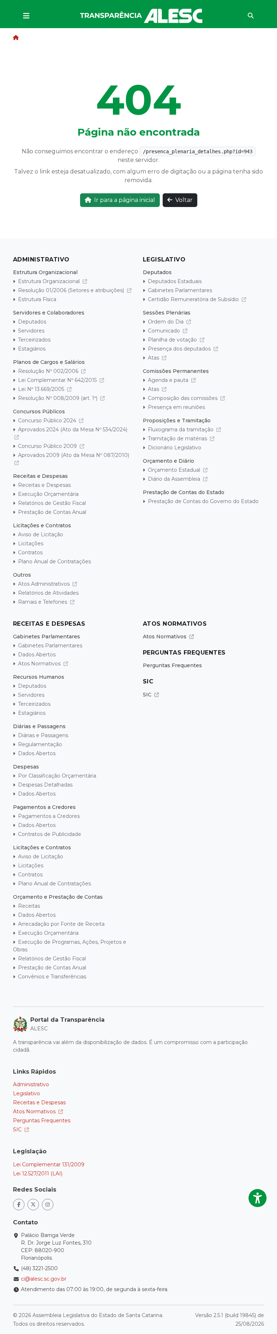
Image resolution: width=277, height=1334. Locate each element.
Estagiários (31, 348)
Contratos (30, 552)
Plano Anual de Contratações (54, 561)
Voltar (184, 200)
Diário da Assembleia (175, 479)
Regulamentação (40, 744)
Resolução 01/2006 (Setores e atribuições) (72, 290)
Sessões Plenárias (166, 312)
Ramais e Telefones (43, 602)
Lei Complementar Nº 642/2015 (58, 380)
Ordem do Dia (166, 321)
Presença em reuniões (176, 407)
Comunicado (164, 330)
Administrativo (31, 1084)
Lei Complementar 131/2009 (48, 1164)
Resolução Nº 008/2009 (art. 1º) (58, 398)
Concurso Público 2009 (48, 446)
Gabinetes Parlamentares (180, 290)
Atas (154, 358)
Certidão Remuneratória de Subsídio (194, 299)
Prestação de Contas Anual (52, 512)
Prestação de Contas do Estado (183, 492)
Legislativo (26, 1093)
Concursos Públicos (39, 411)
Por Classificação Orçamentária (57, 775)
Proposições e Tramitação (177, 420)
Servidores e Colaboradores (48, 312)
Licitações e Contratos (42, 525)
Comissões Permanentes (176, 371)
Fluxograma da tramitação (181, 429)
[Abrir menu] (26, 15)
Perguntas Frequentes (172, 665)
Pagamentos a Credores (44, 807)
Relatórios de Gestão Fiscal (52, 503)
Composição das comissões (183, 398)
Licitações (30, 543)
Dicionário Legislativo (174, 447)
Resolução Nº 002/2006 (49, 371)
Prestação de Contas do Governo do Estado (203, 501)
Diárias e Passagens (39, 726)
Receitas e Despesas (40, 476)
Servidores (31, 330)
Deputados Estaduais (175, 281)
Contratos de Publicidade (49, 834)
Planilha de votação (173, 339)
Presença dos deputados (180, 348)
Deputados (32, 321)
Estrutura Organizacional (45, 272)
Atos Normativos (40, 663)
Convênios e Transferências (52, 976)
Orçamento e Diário (168, 461)
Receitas (29, 906)
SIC (148, 694)
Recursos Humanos (38, 677)
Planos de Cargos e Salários (49, 362)
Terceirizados (34, 339)
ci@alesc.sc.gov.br (43, 1279)
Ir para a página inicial (124, 200)
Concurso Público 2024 (48, 420)
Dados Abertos (37, 654)
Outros (22, 575)
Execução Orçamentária (48, 494)
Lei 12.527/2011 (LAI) (37, 1173)
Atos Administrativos (44, 584)
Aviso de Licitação (40, 534)
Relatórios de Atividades (48, 593)
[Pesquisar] (250, 16)
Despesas (26, 766)
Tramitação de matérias (178, 438)
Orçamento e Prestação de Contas (58, 897)
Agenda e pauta (169, 380)
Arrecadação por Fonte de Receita (61, 924)
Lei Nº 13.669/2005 (42, 389)
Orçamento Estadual (175, 470)
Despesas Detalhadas (45, 785)
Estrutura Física (37, 299)
